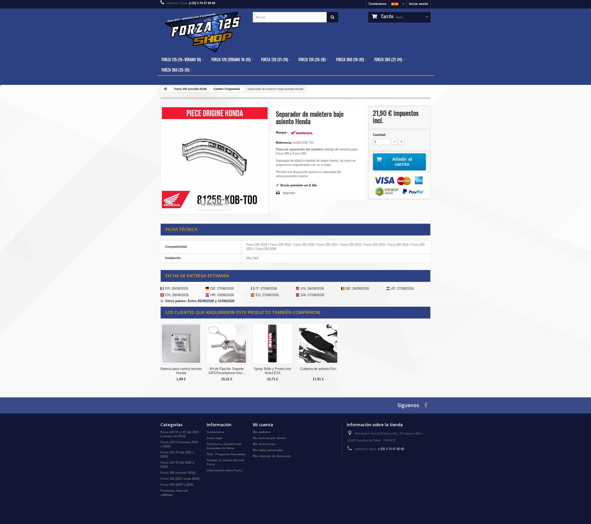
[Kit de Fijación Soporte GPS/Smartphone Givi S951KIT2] (226, 343)
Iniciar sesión (418, 4)
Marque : (282, 132)
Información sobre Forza (224, 470)
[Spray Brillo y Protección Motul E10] (272, 343)
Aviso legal (215, 438)
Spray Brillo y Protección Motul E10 (272, 371)
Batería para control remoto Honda (181, 371)
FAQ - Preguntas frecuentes (226, 454)
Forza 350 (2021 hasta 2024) (179, 478)
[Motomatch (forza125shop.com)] (203, 31)
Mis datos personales (268, 450)
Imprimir (289, 193)
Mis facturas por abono (269, 438)
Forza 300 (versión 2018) (177, 472)
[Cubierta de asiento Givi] (318, 343)
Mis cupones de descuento (272, 456)
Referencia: (284, 142)
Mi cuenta (263, 424)
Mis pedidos (261, 432)
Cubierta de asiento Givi (318, 369)
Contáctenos (377, 4)
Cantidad (379, 135)
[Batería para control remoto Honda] (181, 343)
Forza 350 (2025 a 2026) (176, 484)
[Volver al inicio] (165, 89)
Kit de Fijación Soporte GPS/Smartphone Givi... (226, 371)
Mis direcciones (264, 444)
